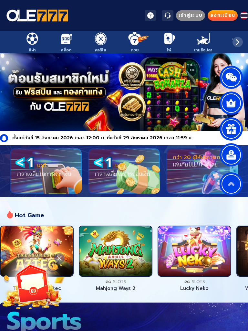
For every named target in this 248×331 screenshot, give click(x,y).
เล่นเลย (37, 251)
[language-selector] (244, 15)
